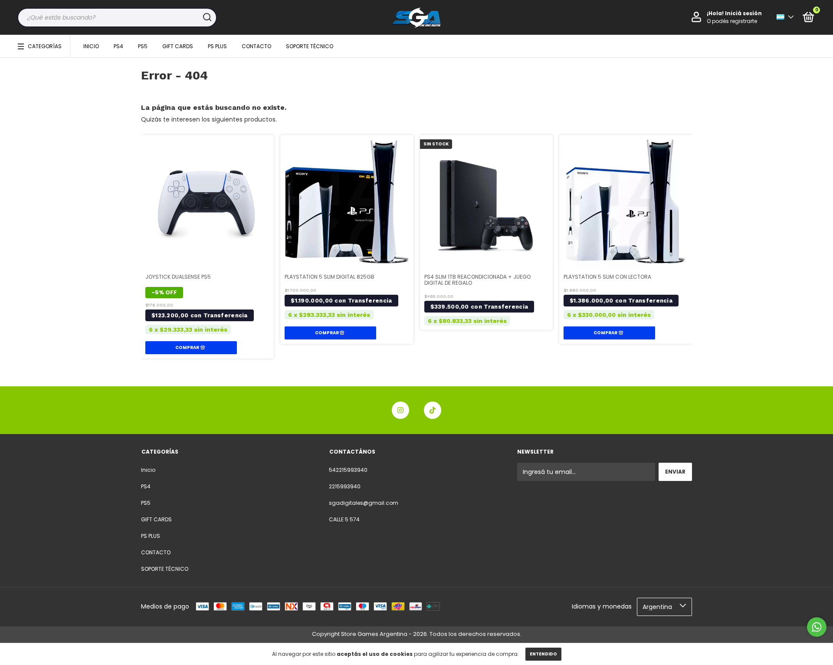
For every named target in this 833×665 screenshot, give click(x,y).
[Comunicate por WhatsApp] (816, 627)
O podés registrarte (732, 21)
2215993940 (345, 486)
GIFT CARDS (177, 46)
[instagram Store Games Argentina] (400, 410)
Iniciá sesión (743, 13)
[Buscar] (207, 17)
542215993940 (348, 470)
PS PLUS (217, 46)
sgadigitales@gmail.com (363, 503)
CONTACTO (256, 46)
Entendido (543, 654)
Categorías (45, 46)
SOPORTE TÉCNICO (309, 46)
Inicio (91, 46)
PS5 (143, 46)
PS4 (118, 46)
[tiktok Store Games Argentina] (432, 410)
